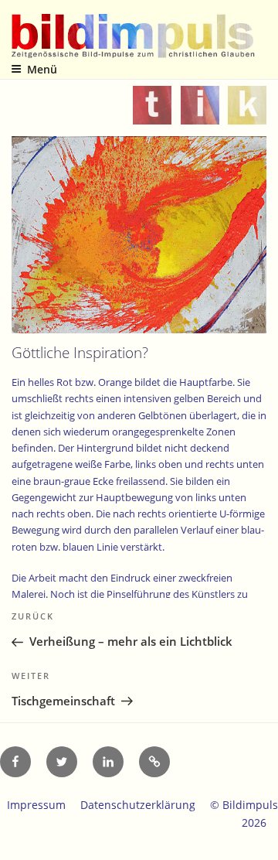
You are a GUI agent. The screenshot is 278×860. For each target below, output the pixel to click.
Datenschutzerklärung (137, 804)
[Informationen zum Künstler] (200, 114)
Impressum (36, 804)
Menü (42, 69)
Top (260, 838)
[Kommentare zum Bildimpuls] (247, 114)
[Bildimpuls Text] (152, 114)
